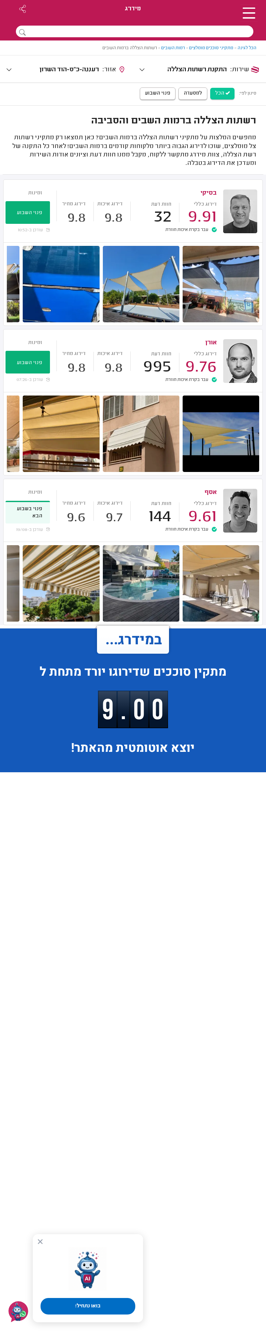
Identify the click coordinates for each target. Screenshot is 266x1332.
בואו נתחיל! (88, 1306)
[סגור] (40, 1241)
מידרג (133, 9)
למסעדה (193, 93)
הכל (220, 93)
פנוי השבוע (157, 93)
